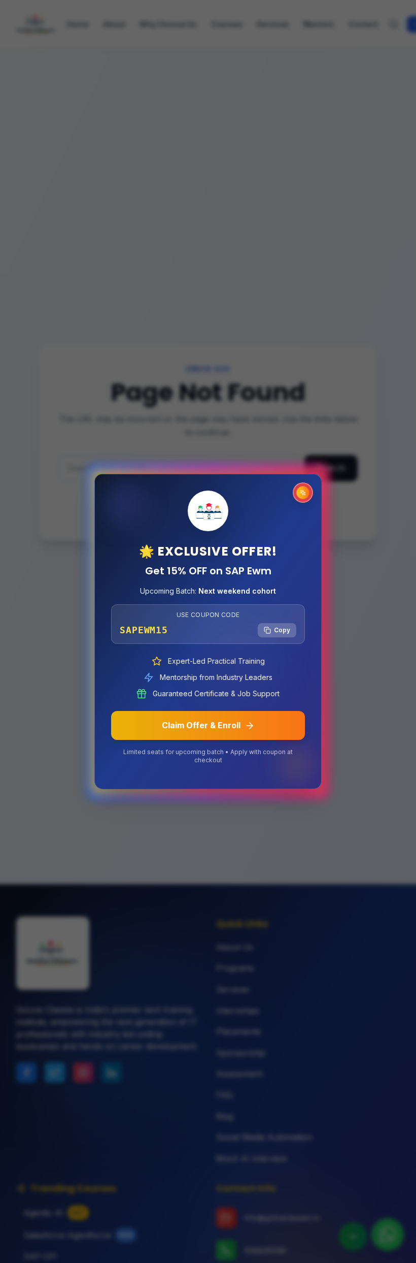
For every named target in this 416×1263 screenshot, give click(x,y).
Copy (282, 630)
